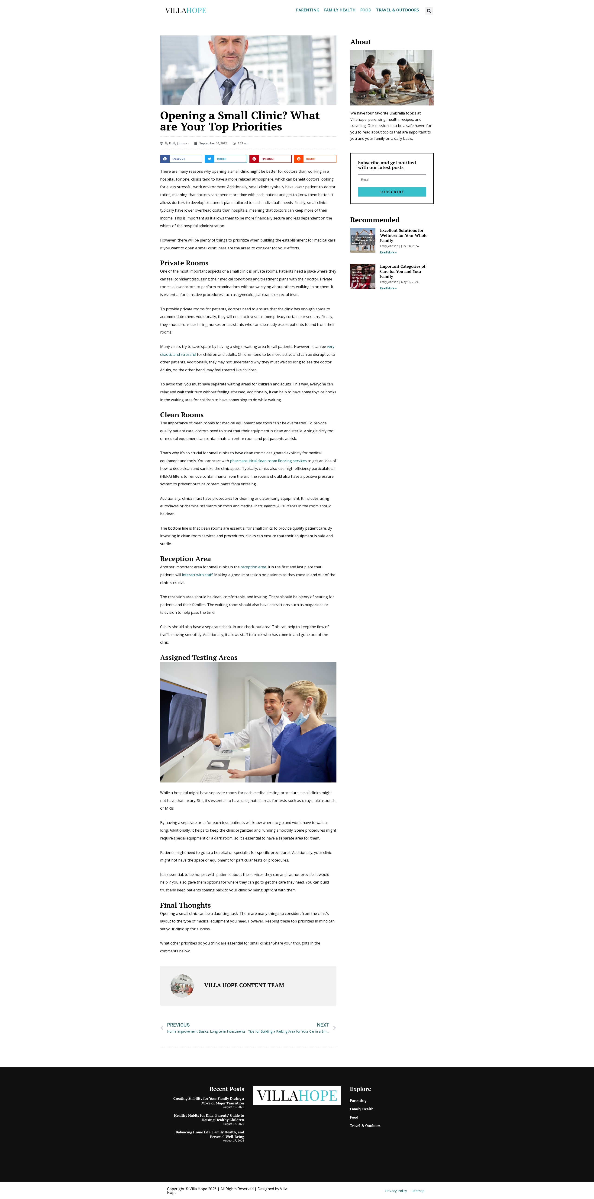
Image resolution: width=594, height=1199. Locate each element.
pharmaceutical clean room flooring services (268, 460)
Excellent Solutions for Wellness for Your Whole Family (403, 235)
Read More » (388, 252)
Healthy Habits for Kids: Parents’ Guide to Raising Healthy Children (209, 1117)
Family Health (340, 10)
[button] (429, 11)
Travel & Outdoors (397, 10)
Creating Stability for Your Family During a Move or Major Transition (208, 1100)
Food (365, 10)
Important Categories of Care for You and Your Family (402, 271)
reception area (253, 566)
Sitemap (418, 1190)
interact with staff (197, 574)
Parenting (308, 10)
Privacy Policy (396, 1190)
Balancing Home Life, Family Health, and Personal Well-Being (210, 1134)
